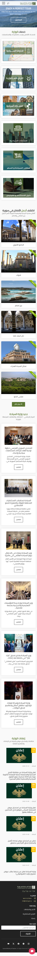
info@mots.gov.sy (27, 901)
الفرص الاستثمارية (29, 913)
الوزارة (18, 738)
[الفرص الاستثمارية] (18, 78)
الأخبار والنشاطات (29, 909)
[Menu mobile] (3, 3)
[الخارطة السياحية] (18, 50)
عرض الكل (17, 404)
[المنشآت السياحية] (18, 132)
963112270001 (27, 898)
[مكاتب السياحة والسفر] (18, 160)
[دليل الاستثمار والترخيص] (18, 187)
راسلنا (33, 918)
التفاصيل (18, 19)
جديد (18, 414)
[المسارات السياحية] (18, 105)
